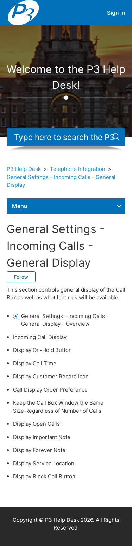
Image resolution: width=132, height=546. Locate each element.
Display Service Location (43, 463)
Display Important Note (41, 437)
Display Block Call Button (44, 476)
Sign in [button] (116, 12)
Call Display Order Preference (50, 389)
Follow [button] (21, 277)
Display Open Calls (36, 423)
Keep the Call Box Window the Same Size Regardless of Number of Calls (58, 406)
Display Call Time (34, 363)
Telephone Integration (77, 169)
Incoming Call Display (40, 337)
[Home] (23, 12)
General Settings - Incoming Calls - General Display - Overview (65, 320)
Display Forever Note (39, 450)
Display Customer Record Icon (51, 376)
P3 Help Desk (24, 169)
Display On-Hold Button (42, 350)
